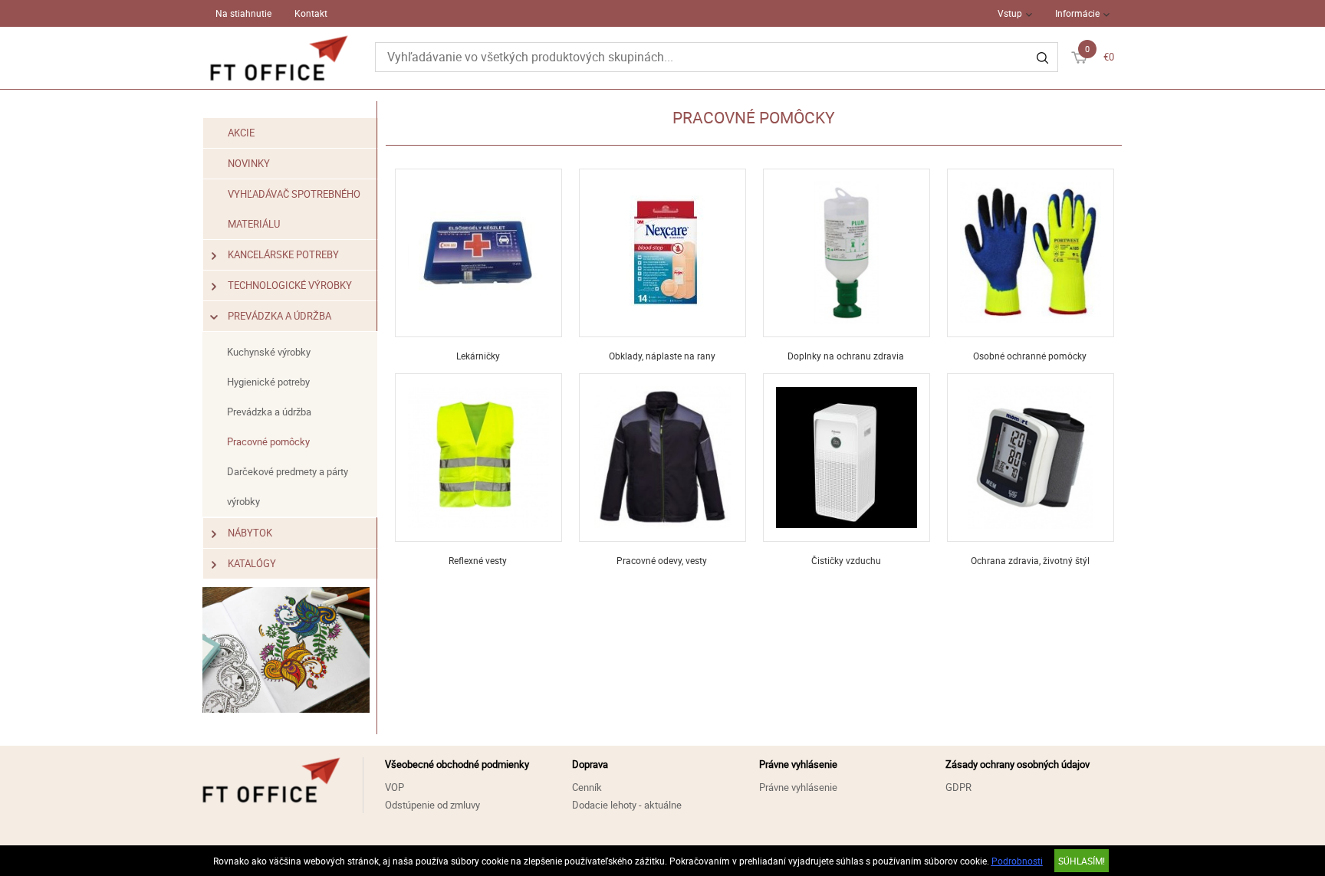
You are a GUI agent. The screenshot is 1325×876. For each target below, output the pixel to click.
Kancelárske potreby (283, 254)
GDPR (958, 787)
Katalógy (252, 563)
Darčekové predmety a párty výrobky (287, 486)
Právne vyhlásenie (798, 787)
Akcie (241, 132)
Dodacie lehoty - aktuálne (627, 805)
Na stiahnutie (243, 13)
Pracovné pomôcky (268, 441)
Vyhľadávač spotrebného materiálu (294, 209)
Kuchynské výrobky (269, 352)
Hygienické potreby (268, 382)
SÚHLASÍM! (1081, 861)
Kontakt (310, 13)
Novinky (249, 163)
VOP (394, 787)
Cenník (587, 787)
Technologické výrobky (290, 285)
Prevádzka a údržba (279, 316)
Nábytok (250, 533)
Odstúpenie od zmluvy (432, 805)
